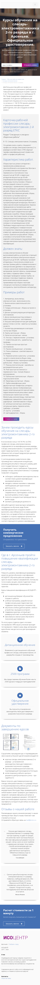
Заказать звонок (12, 546)
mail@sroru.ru (31, 820)
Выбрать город (13, 944)
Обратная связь (6, 978)
